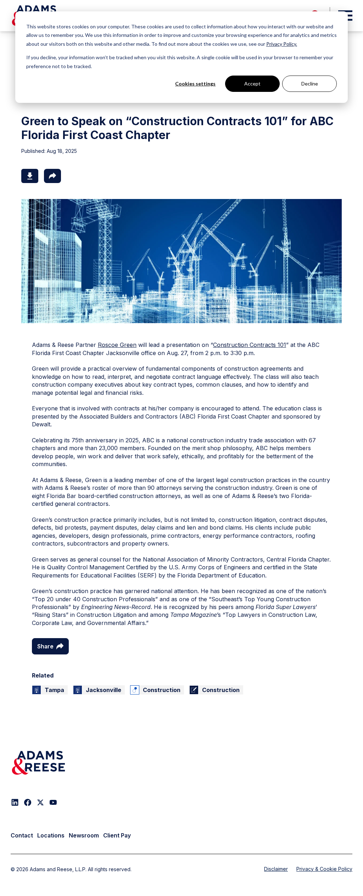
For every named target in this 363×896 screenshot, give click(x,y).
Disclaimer (276, 869)
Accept (252, 84)
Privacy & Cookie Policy (324, 869)
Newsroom (84, 835)
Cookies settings (195, 84)
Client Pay (117, 835)
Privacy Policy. (281, 44)
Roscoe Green (117, 344)
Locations (51, 835)
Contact (22, 835)
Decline (309, 84)
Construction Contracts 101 (249, 344)
